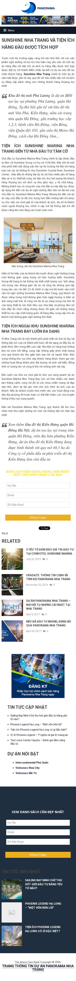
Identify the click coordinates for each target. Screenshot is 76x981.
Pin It (5, 533)
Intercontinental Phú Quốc (32, 762)
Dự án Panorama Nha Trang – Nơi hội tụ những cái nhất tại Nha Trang (48, 604)
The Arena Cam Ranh (27, 962)
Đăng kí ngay (38, 517)
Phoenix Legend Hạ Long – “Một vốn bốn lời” (36, 724)
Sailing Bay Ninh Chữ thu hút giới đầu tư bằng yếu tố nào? (43, 884)
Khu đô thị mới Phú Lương (29, 95)
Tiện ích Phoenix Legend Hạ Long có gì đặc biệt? (38, 729)
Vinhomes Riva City (28, 767)
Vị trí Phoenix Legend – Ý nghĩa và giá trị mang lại (39, 735)
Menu (11, 30)
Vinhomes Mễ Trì (26, 773)
